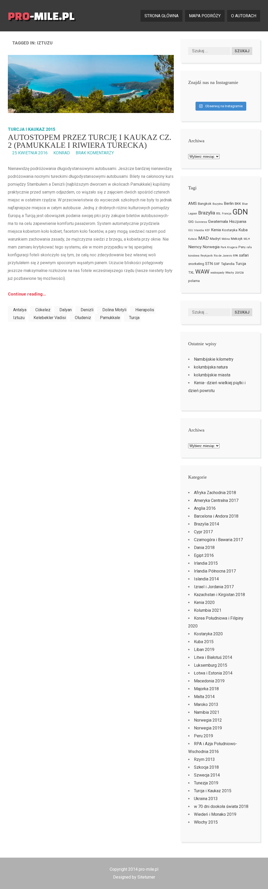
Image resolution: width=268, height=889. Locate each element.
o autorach (243, 15)
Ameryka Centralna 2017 (216, 500)
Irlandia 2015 (206, 563)
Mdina (226, 239)
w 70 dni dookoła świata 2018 (221, 806)
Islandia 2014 (206, 578)
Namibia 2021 (206, 712)
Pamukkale (110, 317)
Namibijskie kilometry (213, 359)
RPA (235, 255)
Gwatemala (218, 221)
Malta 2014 (204, 696)
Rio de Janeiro (223, 255)
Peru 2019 (203, 735)
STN (209, 263)
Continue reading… (27, 294)
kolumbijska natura (211, 367)
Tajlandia (227, 264)
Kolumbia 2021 (207, 610)
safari (244, 255)
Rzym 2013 (204, 759)
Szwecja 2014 (207, 775)
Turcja (134, 317)
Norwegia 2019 (208, 728)
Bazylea (218, 204)
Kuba (243, 230)
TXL (191, 272)
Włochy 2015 (206, 822)
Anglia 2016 (205, 508)
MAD (203, 238)
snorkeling (196, 264)
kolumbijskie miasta (212, 374)
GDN (240, 211)
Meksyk (237, 239)
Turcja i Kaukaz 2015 (31, 129)
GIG (191, 222)
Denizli (87, 309)
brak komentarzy (95, 152)
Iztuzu (19, 317)
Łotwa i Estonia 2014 (213, 673)
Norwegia (211, 247)
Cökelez (43, 309)
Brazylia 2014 (206, 524)
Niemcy (195, 247)
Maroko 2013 (206, 704)
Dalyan (65, 309)
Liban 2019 (204, 649)
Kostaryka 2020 (208, 633)
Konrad (61, 152)
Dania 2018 (204, 547)
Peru (241, 247)
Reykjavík (206, 255)
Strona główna (161, 15)
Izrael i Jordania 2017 (214, 586)
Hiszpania (237, 221)
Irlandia (199, 230)
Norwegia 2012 (208, 720)
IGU (190, 230)
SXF (217, 264)
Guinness (201, 222)
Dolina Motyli (114, 309)
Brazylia (206, 213)
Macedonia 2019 (209, 680)
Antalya (19, 309)
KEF (207, 230)
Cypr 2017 (203, 531)
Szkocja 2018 (206, 767)
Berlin (229, 203)
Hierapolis (144, 309)
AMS (192, 203)
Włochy (229, 272)
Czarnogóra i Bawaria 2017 (218, 539)
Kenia (216, 230)
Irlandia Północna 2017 (215, 571)
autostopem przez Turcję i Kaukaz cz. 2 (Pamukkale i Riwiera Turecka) (89, 141)
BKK (238, 204)
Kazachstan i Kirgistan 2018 (219, 594)
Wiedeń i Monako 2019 (215, 814)
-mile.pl (41, 16)
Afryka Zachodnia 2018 (215, 492)
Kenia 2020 (204, 602)
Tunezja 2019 (206, 782)
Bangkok (204, 204)
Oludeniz (83, 317)
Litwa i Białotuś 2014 (213, 657)
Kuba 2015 (204, 641)
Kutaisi (192, 239)
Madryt (215, 239)
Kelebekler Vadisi (50, 317)
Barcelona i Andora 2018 (216, 516)
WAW (202, 271)
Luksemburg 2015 (210, 665)
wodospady (217, 272)
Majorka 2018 (206, 688)
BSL (218, 213)
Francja (226, 213)
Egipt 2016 (204, 555)
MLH (247, 239)
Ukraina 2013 (206, 798)
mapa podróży (205, 15)
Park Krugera (229, 247)
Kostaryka (229, 230)
